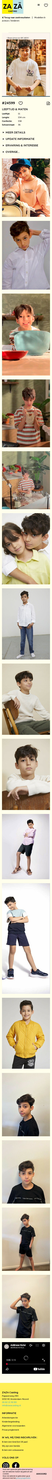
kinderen (15, 20)
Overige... (12, 151)
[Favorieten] (46, 5)
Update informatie (19, 139)
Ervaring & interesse (21, 145)
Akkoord (41, 1473)
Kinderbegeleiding (10, 1421)
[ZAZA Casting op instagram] (5, 1465)
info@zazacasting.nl (11, 1405)
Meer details (15, 132)
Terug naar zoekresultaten (17, 17)
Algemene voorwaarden (13, 1425)
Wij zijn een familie (11, 1446)
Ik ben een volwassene (13, 1450)
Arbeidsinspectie (10, 1417)
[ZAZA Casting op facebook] (15, 1465)
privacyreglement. (23, 1478)
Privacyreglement (10, 1429)
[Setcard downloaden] (48, 103)
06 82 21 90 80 (9, 1402)
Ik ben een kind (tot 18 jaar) (15, 1441)
